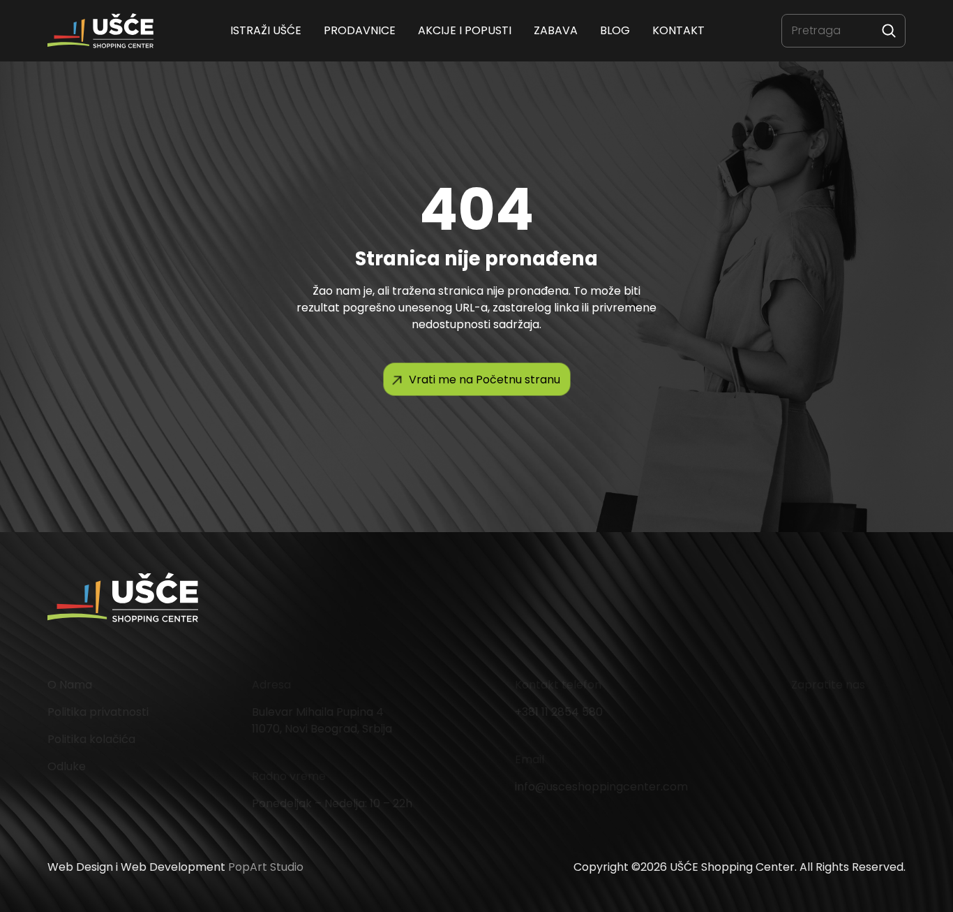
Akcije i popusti (464, 30)
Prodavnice (360, 30)
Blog (615, 30)
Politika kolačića (91, 739)
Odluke (66, 766)
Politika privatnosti (98, 712)
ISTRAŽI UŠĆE (265, 30)
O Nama (69, 685)
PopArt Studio (265, 867)
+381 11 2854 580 (559, 712)
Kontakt (678, 30)
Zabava (556, 30)
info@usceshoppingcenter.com (601, 787)
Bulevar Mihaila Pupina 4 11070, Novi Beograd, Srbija (322, 720)
